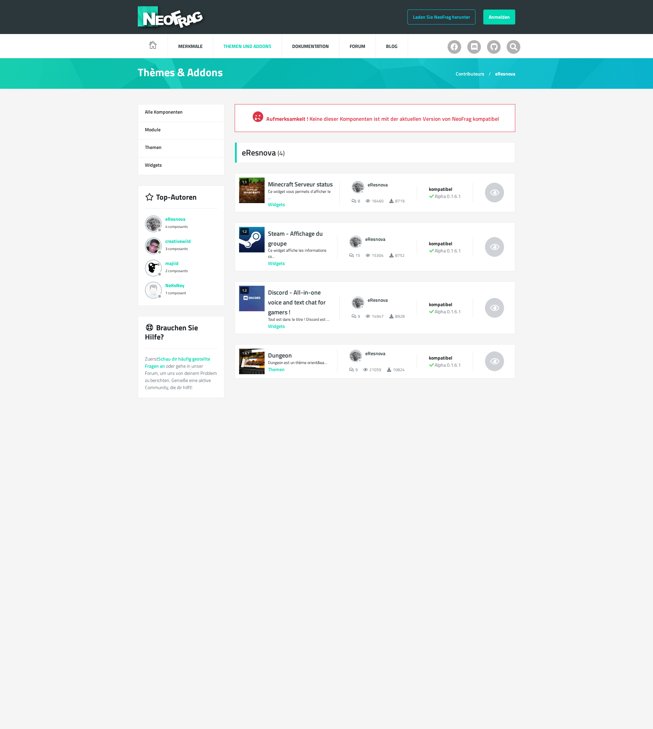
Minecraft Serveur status (300, 184)
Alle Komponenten (180, 112)
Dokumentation (310, 46)
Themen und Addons (247, 46)
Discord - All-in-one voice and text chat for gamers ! (297, 302)
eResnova (505, 73)
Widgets (180, 165)
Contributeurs (470, 73)
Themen (180, 148)
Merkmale (190, 46)
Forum (357, 46)
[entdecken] (494, 192)
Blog (392, 46)
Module (180, 130)
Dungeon (280, 355)
